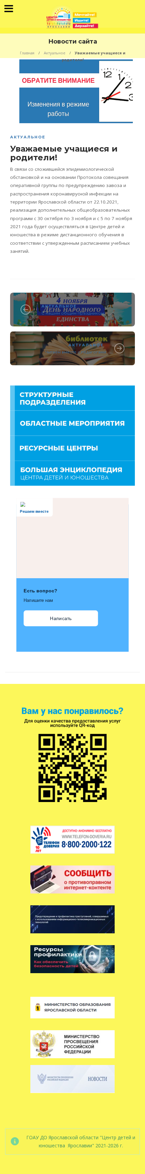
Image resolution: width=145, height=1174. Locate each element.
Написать (60, 618)
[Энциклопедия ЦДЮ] (72, 473)
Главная (27, 52)
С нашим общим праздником (72, 313)
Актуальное (54, 52)
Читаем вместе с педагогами (76, 351)
